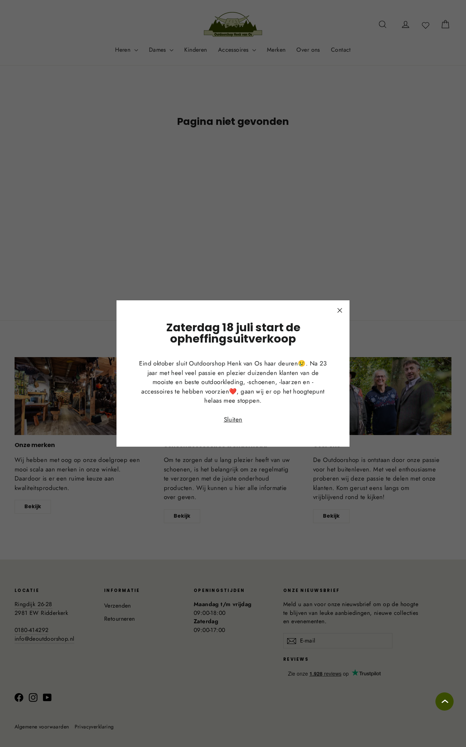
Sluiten (233, 419)
